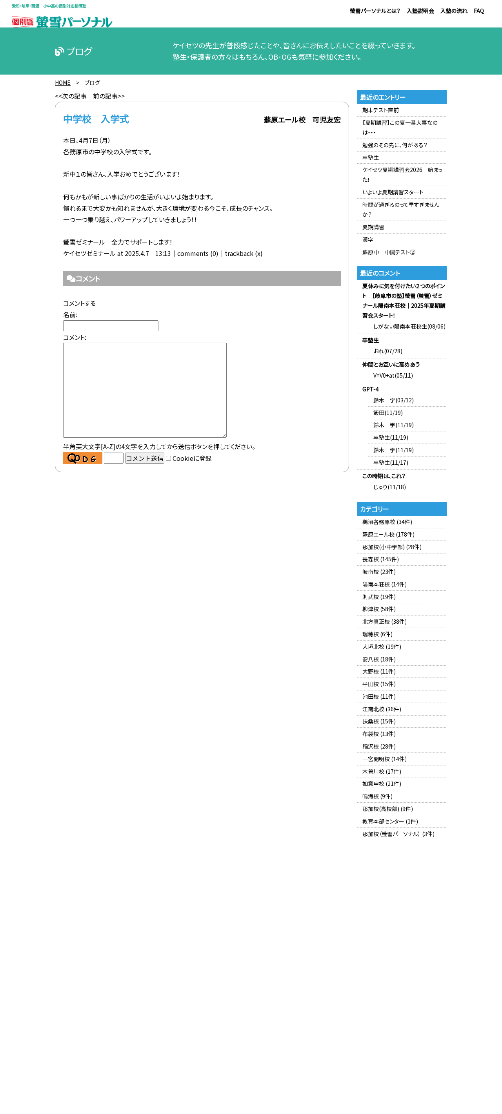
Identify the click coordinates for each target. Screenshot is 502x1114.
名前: (70, 314)
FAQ (479, 11)
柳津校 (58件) (379, 609)
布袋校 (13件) (379, 734)
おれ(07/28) (387, 351)
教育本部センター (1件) (390, 821)
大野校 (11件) (379, 671)
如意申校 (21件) (381, 783)
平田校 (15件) (379, 684)
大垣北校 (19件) (381, 646)
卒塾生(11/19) (390, 437)
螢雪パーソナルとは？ (375, 11)
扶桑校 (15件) (379, 721)
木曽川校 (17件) (381, 771)
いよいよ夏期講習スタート (393, 192)
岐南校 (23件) (379, 571)
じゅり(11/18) (389, 487)
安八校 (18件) (379, 659)
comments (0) (197, 253)
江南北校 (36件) (381, 709)
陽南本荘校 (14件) (384, 584)
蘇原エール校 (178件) (388, 534)
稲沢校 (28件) (379, 746)
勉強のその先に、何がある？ (394, 145)
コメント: (74, 337)
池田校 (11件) (379, 696)
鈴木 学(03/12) (393, 400)
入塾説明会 (420, 11)
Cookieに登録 (192, 458)
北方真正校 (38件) (384, 621)
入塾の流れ (453, 11)
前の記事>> (109, 95)
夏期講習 (373, 227)
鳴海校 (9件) (377, 796)
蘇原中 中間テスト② (388, 252)
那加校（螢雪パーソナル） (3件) (398, 834)
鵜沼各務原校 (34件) (387, 522)
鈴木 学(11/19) (393, 425)
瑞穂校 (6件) (377, 634)
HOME (63, 82)
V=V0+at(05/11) (393, 375)
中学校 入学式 (96, 118)
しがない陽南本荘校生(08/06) (409, 326)
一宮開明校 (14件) (384, 759)
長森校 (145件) (380, 559)
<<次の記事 (71, 95)
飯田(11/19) (388, 412)
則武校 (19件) (379, 597)
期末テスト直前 (380, 110)
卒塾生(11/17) (390, 462)
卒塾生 (370, 157)
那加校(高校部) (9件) (387, 809)
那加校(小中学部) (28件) (392, 547)
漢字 (367, 239)
